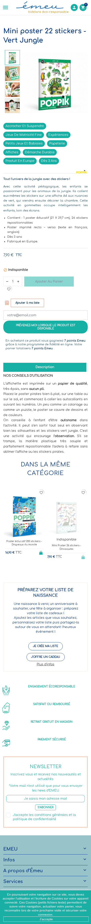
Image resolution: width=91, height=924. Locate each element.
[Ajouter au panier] (41, 552)
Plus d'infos (45, 664)
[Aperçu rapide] (21, 568)
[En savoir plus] (28, 568)
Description (45, 367)
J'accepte (46, 919)
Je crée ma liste (45, 646)
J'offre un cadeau (45, 656)
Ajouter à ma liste (27, 302)
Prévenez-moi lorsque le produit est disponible (45, 327)
